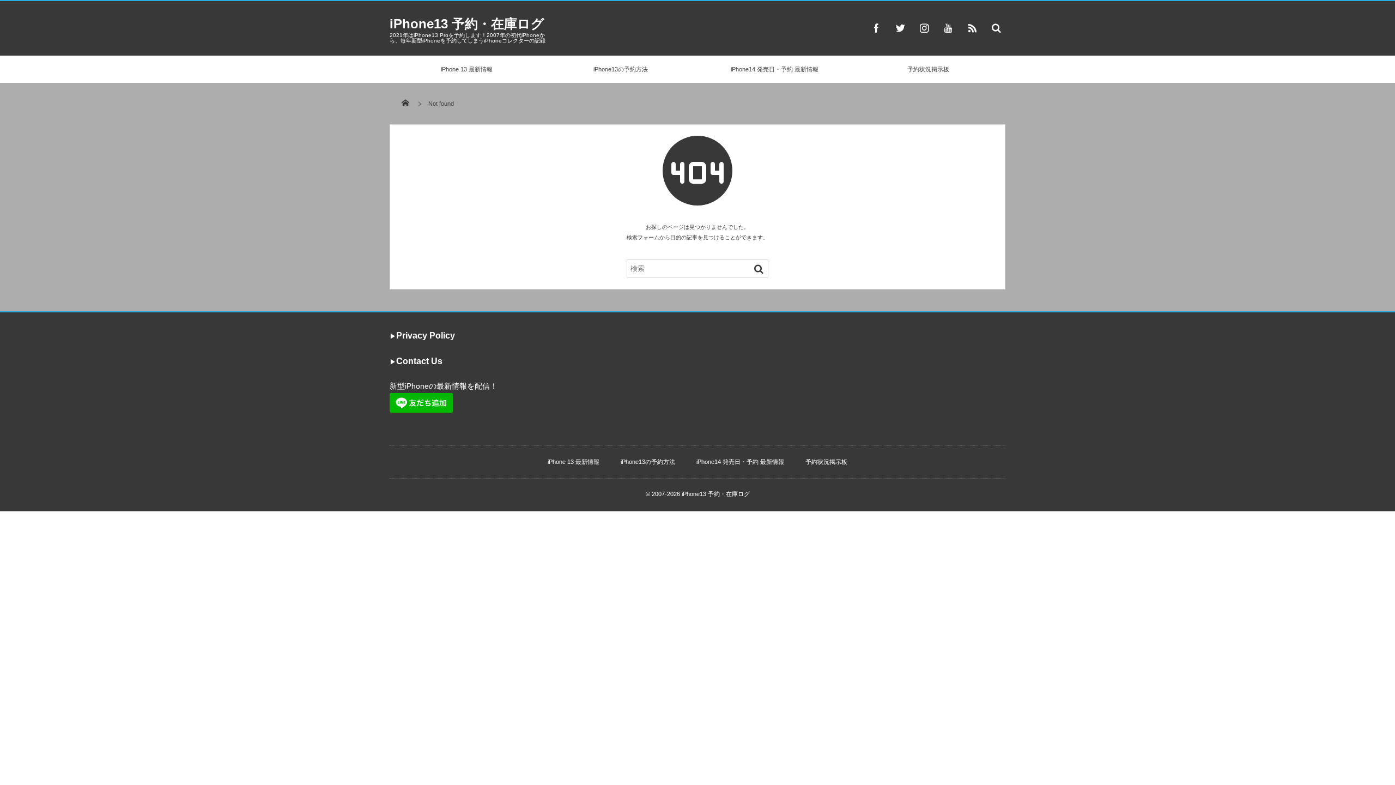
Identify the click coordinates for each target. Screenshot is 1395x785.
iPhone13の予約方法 (620, 69)
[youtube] (948, 28)
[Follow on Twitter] (900, 28)
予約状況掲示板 (928, 69)
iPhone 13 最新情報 (467, 69)
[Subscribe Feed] (972, 28)
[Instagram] (924, 28)
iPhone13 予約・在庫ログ (467, 23)
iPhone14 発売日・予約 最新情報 (774, 69)
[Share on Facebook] (876, 28)
